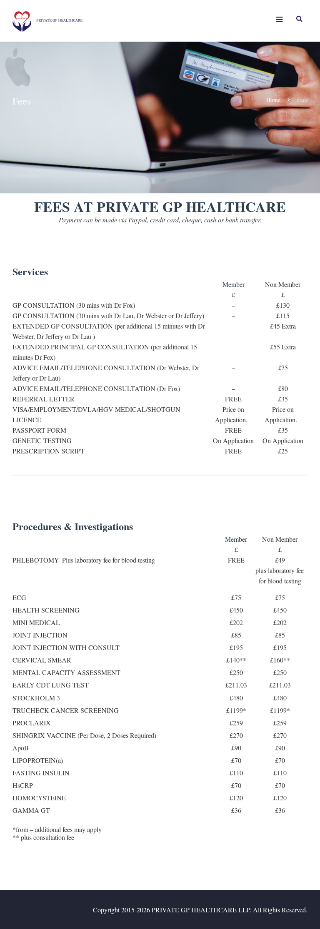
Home (273, 100)
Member (233, 284)
